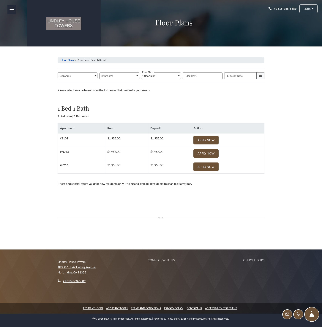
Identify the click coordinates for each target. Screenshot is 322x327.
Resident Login (93, 308)
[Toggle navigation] (11, 9)
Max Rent (190, 75)
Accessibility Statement (221, 308)
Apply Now (208, 140)
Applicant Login (117, 308)
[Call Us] (298, 314)
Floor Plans (67, 60)
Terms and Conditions (146, 308)
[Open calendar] (260, 75)
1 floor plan (149, 74)
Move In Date (235, 75)
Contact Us (194, 308)
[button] (308, 8)
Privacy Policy (173, 308)
